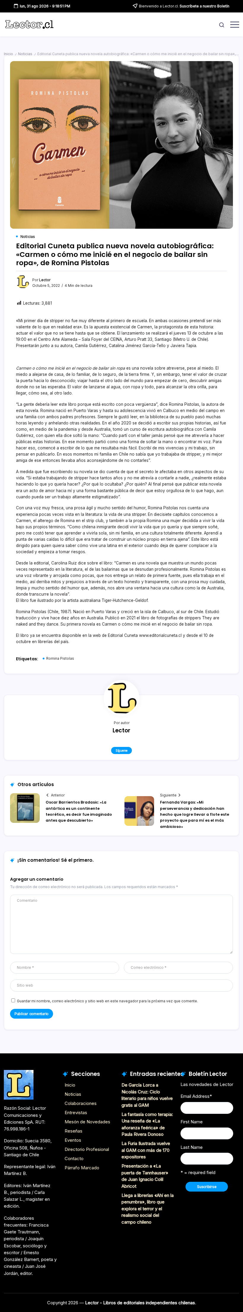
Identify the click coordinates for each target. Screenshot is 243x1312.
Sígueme (121, 750)
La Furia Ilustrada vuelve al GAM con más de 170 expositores (146, 1150)
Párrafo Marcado (82, 1168)
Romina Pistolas (60, 658)
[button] (221, 24)
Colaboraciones (81, 1103)
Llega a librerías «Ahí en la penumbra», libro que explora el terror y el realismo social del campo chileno (148, 1208)
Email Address (196, 1096)
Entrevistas (76, 1112)
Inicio (8, 54)
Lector (44, 280)
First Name (191, 1122)
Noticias (25, 54)
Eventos (73, 1140)
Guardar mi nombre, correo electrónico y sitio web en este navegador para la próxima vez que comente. (107, 1001)
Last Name (191, 1147)
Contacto (74, 1158)
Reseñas (73, 1131)
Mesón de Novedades (87, 1122)
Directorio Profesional (87, 1149)
